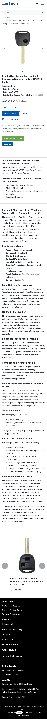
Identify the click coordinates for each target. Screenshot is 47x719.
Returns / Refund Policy (12, 629)
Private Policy (8, 634)
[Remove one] (5, 107)
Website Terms (8, 639)
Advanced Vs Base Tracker (13, 610)
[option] (23, 566)
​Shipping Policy (8, 624)
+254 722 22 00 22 (13, 674)
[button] (4, 47)
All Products (7, 17)
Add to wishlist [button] (11, 119)
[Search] (42, 12)
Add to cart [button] (12, 113)
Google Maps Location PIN (13, 697)
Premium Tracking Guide (12, 614)
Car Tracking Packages (11, 606)
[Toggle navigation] (42, 3)
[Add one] (15, 107)
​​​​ (7, 144)
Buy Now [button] (25, 113)
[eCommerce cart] (36, 3)
